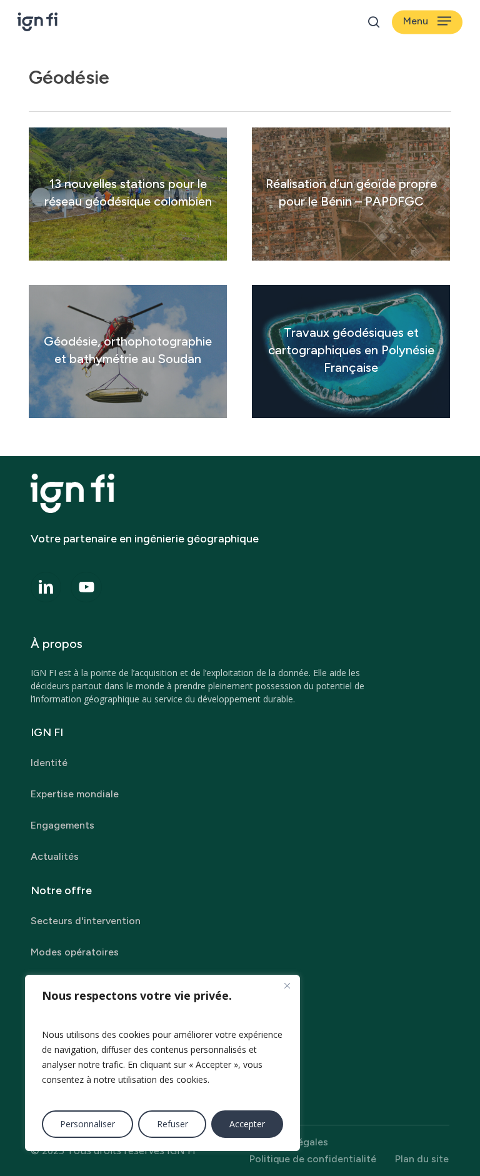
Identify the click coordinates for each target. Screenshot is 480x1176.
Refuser (172, 1124)
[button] (427, 22)
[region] (162, 1063)
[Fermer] (286, 985)
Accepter (247, 1124)
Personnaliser (87, 1124)
